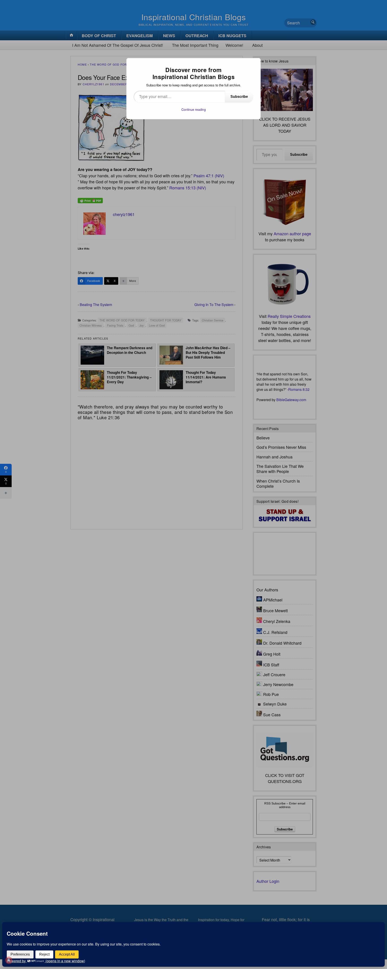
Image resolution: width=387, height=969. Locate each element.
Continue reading (193, 109)
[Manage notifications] (8, 960)
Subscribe (239, 96)
